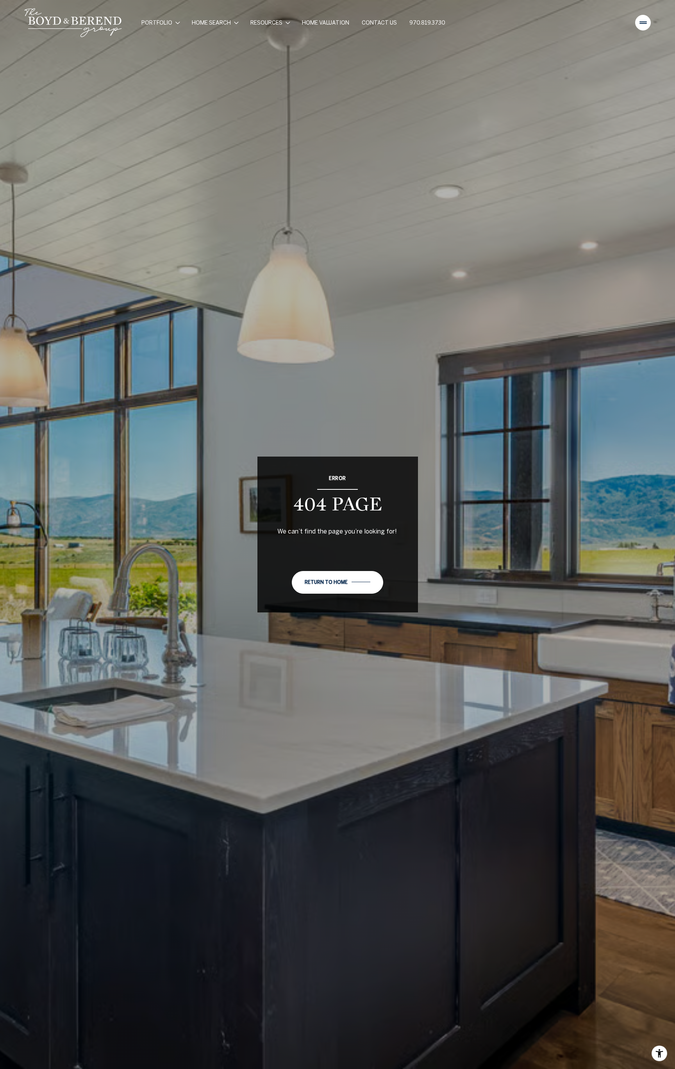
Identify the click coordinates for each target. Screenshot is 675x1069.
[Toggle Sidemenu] (643, 22)
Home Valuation (325, 23)
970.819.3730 (427, 23)
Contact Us (379, 23)
